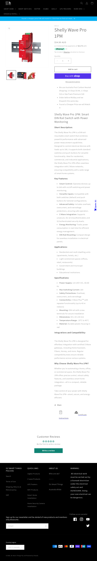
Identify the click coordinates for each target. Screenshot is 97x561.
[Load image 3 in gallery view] (32, 75)
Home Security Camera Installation (36, 504)
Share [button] (59, 405)
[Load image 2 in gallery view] (22, 75)
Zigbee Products (33, 474)
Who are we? (54, 473)
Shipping (67, 52)
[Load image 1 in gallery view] (11, 75)
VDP (7, 495)
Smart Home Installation (32, 496)
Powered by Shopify (32, 555)
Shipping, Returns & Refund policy (13, 488)
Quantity (57, 56)
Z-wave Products (33, 479)
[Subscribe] (45, 526)
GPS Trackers (32, 484)
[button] (9, 8)
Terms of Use (11, 481)
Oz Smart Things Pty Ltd (18, 555)
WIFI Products (32, 490)
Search (8, 476)
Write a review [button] (48, 450)
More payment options (73, 82)
